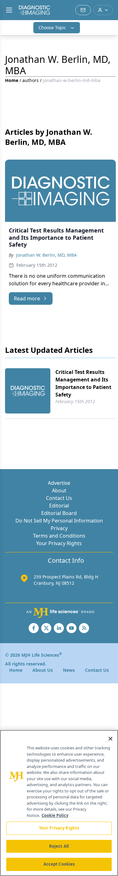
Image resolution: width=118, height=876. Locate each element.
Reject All (59, 846)
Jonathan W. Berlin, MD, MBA (46, 255)
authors (30, 80)
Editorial (59, 505)
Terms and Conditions (59, 535)
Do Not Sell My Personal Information (59, 520)
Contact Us (59, 498)
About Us (42, 670)
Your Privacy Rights (59, 543)
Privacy (59, 528)
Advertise (59, 482)
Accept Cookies (59, 864)
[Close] (110, 739)
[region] (59, 803)
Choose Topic (52, 27)
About (59, 490)
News (69, 670)
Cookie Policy (55, 815)
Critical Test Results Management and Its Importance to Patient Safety (83, 383)
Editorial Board (59, 513)
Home (11, 80)
